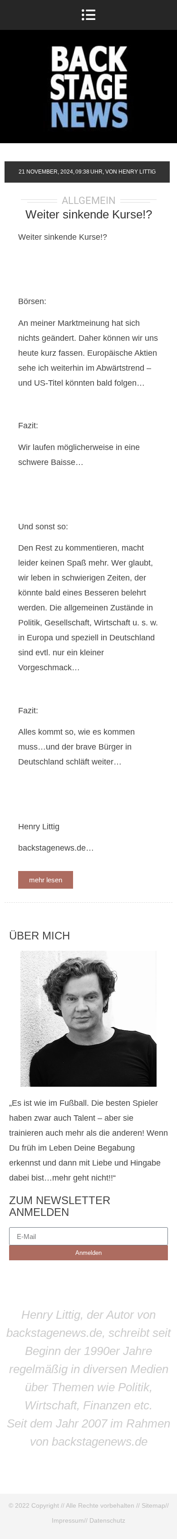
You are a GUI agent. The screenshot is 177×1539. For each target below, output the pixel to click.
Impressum (68, 1520)
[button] (89, 15)
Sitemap (153, 1505)
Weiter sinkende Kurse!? (88, 214)
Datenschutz (107, 1520)
